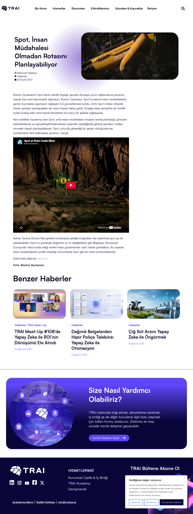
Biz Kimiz (41, 8)
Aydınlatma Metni (22, 502)
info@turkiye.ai (67, 502)
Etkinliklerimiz (100, 8)
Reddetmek (151, 502)
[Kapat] (184, 477)
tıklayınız (42, 258)
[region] (156, 491)
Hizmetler (59, 8)
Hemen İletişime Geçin (106, 438)
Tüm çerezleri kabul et (172, 502)
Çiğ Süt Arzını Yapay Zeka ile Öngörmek (149, 334)
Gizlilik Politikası (45, 502)
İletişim (152, 8)
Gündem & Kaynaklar (129, 8)
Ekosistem (78, 8)
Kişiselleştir (136, 502)
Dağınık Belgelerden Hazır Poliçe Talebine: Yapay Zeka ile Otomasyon (92, 340)
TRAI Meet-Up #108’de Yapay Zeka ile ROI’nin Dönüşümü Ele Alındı (37, 337)
